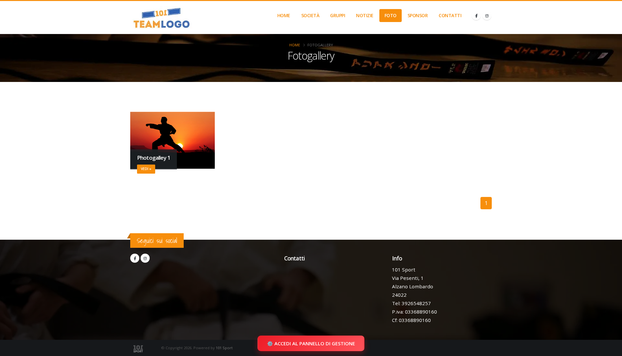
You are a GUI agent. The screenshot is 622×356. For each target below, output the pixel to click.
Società (310, 15)
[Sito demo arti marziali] (161, 17)
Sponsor (418, 15)
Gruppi (337, 15)
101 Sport (224, 347)
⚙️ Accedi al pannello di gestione (311, 343)
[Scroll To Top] (611, 348)
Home (283, 15)
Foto (391, 15)
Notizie (365, 15)
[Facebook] (476, 15)
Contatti (450, 15)
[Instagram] (486, 15)
